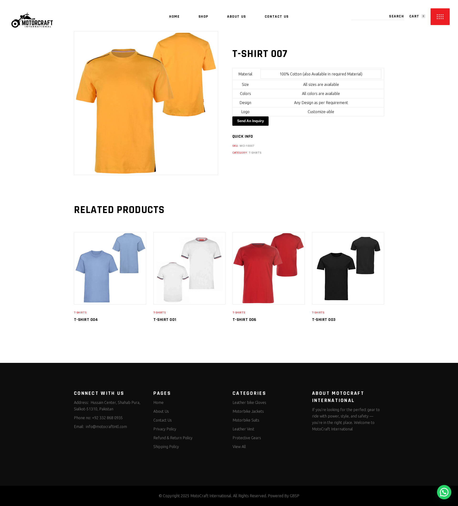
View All (239, 446)
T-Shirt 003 (324, 319)
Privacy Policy (164, 429)
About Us (161, 411)
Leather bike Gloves (249, 402)
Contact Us (162, 420)
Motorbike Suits (246, 420)
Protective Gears (247, 438)
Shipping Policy (166, 446)
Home (158, 402)
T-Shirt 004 (86, 319)
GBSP (294, 496)
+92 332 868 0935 (107, 418)
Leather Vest (243, 429)
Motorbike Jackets (248, 411)
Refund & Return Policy (173, 438)
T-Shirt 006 (244, 319)
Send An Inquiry (250, 121)
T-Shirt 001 (164, 319)
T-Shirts (255, 153)
